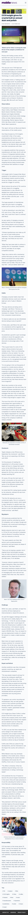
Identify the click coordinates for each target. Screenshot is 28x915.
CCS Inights (6, 894)
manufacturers (7, 900)
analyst (10, 891)
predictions (6, 903)
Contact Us (5, 912)
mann (18, 897)
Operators (17, 900)
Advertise (13, 912)
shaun (21, 903)
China (14, 894)
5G (4, 891)
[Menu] (25, 2)
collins (21, 894)
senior (14, 903)
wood (4, 907)
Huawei (5, 897)
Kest (11, 897)
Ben (16, 891)
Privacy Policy (22, 912)
